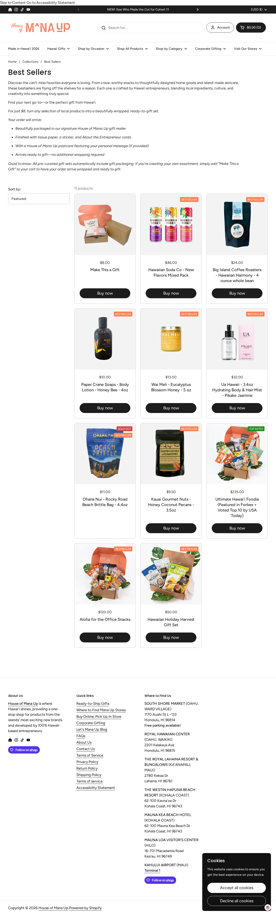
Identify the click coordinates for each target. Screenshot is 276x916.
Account (223, 27)
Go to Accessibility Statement (50, 2)
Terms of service (89, 781)
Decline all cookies (236, 900)
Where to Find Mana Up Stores (101, 710)
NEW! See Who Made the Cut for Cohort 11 (138, 9)
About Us (84, 742)
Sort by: (14, 189)
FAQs (80, 736)
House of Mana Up (53, 908)
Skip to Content (13, 2)
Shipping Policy (88, 775)
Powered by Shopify (85, 908)
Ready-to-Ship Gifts (92, 703)
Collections (30, 62)
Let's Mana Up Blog (91, 729)
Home (12, 62)
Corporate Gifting (90, 723)
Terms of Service (89, 755)
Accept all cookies (236, 887)
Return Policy (87, 768)
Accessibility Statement (95, 787)
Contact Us (85, 749)
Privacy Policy (87, 762)
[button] (251, 27)
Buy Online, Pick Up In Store (98, 716)
